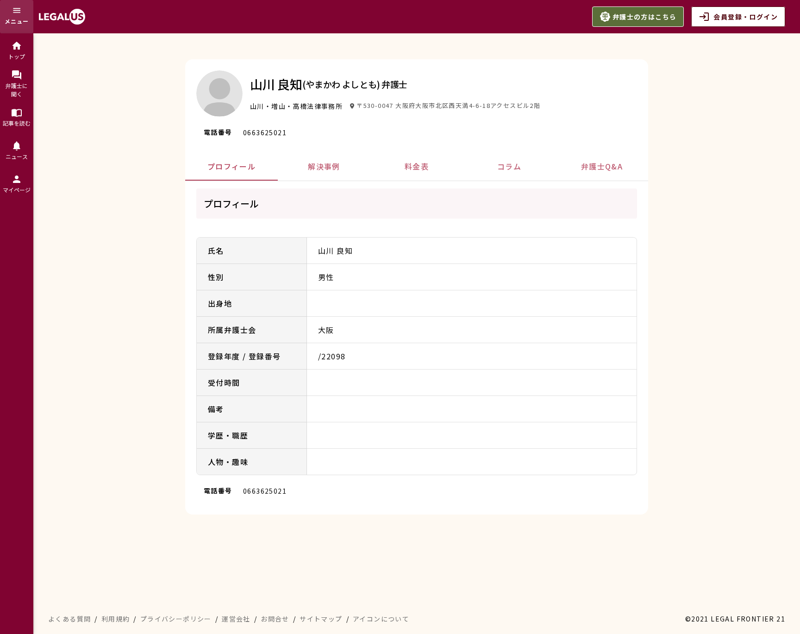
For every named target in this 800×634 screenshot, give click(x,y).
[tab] (231, 166)
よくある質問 (69, 618)
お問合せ (275, 618)
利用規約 (115, 618)
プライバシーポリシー (176, 618)
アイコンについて (381, 618)
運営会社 (236, 618)
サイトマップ (321, 618)
